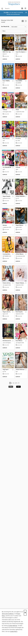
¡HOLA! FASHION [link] (20, 196)
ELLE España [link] (19, 312)
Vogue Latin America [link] (7, 312)
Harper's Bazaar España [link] (20, 283)
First (11, 386)
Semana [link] (5, 225)
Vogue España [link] (6, 196)
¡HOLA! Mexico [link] (19, 254)
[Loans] (22, 9)
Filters (3, 31)
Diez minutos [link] (6, 138)
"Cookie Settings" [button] (12, 625)
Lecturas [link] (18, 167)
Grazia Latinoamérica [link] (7, 283)
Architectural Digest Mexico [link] (7, 340)
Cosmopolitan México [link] (7, 254)
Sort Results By (5, 26)
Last (18, 386)
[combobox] (11, 8)
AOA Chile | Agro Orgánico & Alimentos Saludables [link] (7, 52)
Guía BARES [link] (19, 81)
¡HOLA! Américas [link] (20, 369)
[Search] (2, 8)
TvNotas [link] (5, 109)
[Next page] (19, 383)
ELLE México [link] (19, 340)
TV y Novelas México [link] (7, 167)
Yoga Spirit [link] (5, 369)
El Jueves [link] (18, 138)
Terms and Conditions (8, 613)
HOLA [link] (17, 109)
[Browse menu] (25, 8)
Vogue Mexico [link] (19, 225)
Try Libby (6, 12)
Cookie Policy (13, 631)
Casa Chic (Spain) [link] (20, 52)
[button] (23, 21)
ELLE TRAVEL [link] (6, 81)
